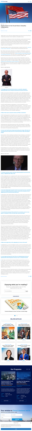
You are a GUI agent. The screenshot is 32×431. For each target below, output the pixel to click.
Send (26, 291)
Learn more (6, 400)
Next (29, 369)
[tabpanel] (16, 305)
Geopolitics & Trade (4, 30)
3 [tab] (17, 315)
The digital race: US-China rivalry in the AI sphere (24, 346)
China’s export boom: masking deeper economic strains (8, 346)
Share (29, 30)
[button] (30, 422)
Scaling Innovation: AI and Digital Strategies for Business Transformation (7, 382)
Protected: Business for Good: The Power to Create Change (16, 311)
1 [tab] (14, 315)
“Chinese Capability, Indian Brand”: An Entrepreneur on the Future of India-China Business (8, 325)
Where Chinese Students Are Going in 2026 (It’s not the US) (23, 325)
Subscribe (17, 419)
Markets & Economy (4, 276)
